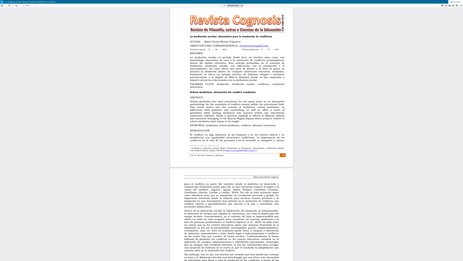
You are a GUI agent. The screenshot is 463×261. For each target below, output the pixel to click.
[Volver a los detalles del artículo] (2, 2)
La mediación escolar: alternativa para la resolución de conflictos (30, 2)
